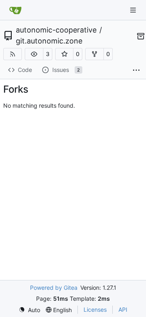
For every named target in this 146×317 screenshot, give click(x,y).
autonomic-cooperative (56, 30)
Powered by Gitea (53, 287)
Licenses (95, 309)
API (122, 309)
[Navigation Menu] (134, 10)
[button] (34, 54)
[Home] (15, 10)
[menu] (29, 309)
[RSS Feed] (12, 54)
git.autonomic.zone (49, 41)
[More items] (136, 70)
